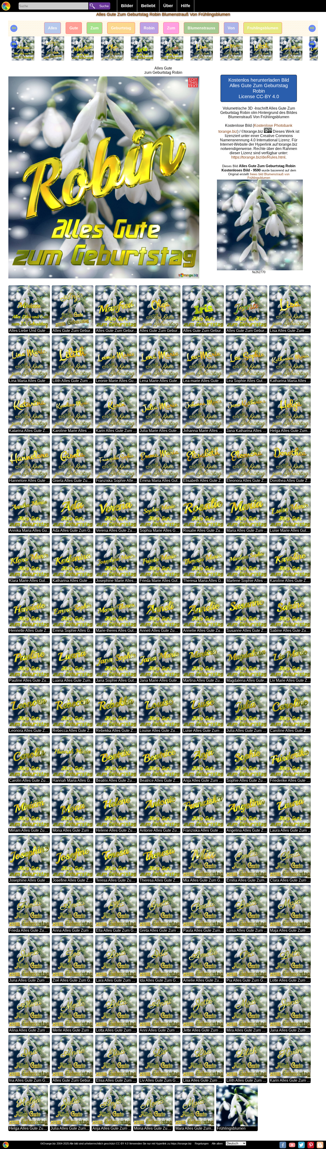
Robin (149, 28)
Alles (52, 28)
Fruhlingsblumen (262, 28)
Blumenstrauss (201, 28)
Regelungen (202, 1143)
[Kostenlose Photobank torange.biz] (6, 6)
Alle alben (217, 1143)
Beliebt (148, 5)
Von (231, 28)
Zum (94, 28)
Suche (104, 6)
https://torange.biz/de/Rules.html (258, 157)
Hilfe (185, 5)
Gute (73, 28)
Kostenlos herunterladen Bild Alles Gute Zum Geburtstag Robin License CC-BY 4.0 (258, 88)
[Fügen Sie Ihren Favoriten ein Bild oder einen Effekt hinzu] (14, 82)
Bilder (127, 5)
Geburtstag (121, 28)
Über (168, 5)
